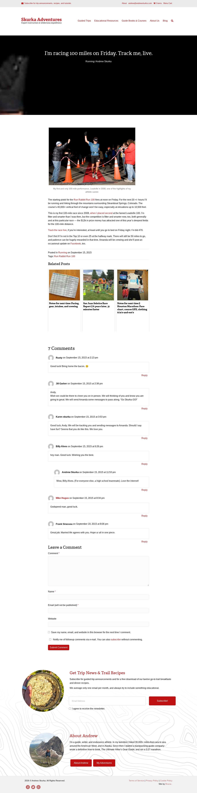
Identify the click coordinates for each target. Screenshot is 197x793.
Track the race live (57, 230)
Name (52, 591)
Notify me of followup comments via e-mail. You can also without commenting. (97, 639)
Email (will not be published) (63, 605)
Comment (53, 553)
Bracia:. (168, 784)
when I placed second (101, 213)
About (124, 3)
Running (90, 61)
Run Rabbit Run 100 (84, 199)
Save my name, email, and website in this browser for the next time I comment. (91, 632)
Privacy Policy (152, 780)
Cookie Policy (166, 780)
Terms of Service (136, 780)
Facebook (76, 243)
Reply (144, 375)
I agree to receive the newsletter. (88, 708)
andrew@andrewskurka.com (140, 3)
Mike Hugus (62, 498)
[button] (162, 700)
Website (52, 618)
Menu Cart (167, 3)
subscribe (116, 639)
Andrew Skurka (103, 61)
